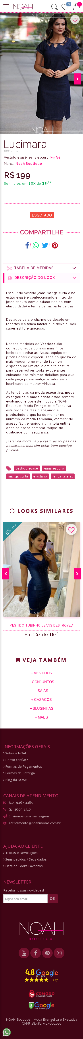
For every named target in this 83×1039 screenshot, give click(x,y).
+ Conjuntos (41, 682)
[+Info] (55, 157)
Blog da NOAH (15, 780)
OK (53, 899)
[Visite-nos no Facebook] (35, 953)
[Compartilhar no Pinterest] (55, 245)
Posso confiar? (16, 760)
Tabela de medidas (33, 268)
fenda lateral (62, 476)
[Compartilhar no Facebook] (27, 245)
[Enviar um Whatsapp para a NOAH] (6, 1032)
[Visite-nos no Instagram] (59, 953)
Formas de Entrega (19, 773)
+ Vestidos (41, 673)
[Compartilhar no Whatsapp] (35, 245)
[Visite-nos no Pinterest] (47, 953)
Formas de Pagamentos (23, 766)
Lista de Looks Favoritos (23, 866)
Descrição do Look (33, 278)
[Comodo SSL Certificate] (41, 994)
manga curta (18, 476)
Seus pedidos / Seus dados (25, 859)
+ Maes (41, 717)
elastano (40, 476)
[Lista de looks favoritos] (65, 6)
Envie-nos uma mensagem (29, 816)
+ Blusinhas (41, 708)
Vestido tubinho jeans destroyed (41, 625)
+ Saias (41, 691)
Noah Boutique (29, 163)
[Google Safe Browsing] (41, 1006)
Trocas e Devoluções (21, 853)
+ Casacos (41, 700)
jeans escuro (53, 468)
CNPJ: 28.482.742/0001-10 (41, 1024)
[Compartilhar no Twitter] (45, 245)
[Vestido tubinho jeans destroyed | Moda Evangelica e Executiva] (41, 569)
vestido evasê (27, 468)
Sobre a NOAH (16, 753)
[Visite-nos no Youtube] (24, 953)
